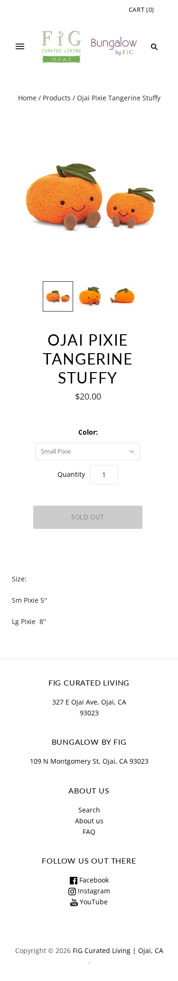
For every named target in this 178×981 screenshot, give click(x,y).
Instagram (93, 890)
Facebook (93, 879)
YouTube (93, 901)
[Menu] (20, 47)
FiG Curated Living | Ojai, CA (118, 950)
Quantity (71, 474)
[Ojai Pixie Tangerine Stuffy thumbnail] (58, 296)
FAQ (89, 831)
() (141, 9)
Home (27, 97)
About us (89, 820)
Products (57, 97)
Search (89, 809)
